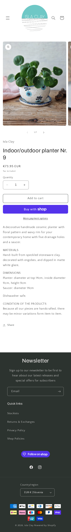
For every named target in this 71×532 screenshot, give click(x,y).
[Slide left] (27, 132)
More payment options (35, 218)
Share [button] (10, 325)
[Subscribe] (59, 391)
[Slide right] (44, 132)
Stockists (13, 413)
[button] (7, 18)
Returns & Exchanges (21, 422)
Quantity (8, 177)
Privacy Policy (16, 430)
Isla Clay (28, 525)
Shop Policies (15, 438)
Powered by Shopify (45, 525)
